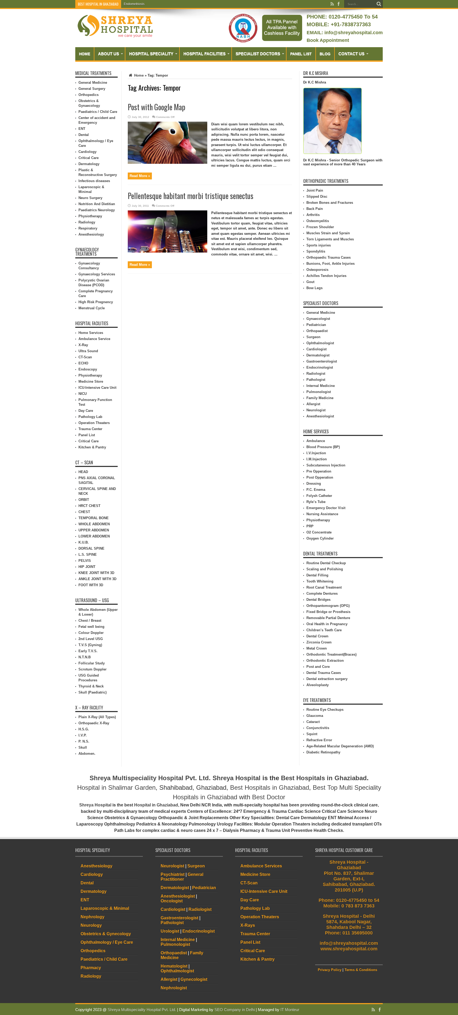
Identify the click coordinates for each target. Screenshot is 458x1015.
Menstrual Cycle (91, 308)
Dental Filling (317, 575)
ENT (81, 129)
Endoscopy (87, 369)
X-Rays (247, 925)
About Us (108, 53)
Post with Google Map (156, 107)
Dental (83, 135)
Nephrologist (174, 988)
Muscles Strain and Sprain (328, 233)
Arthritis (313, 215)
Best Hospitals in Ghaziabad (324, 778)
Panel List (301, 54)
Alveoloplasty (317, 685)
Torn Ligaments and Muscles (330, 239)
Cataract (313, 722)
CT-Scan (85, 357)
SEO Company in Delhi (234, 1009)
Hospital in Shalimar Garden (116, 787)
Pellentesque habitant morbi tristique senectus (190, 195)
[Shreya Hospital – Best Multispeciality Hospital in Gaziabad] (115, 36)
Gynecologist (193, 979)
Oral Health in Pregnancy (326, 624)
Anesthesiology (91, 234)
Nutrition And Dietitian (96, 204)
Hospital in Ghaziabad (156, 805)
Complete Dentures (322, 593)
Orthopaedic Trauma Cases (328, 257)
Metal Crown (316, 648)
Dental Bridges (318, 600)
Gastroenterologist (321, 361)
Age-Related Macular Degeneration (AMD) (340, 746)
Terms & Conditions (361, 970)
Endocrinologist (319, 367)
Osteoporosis (317, 270)
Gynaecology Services (96, 274)
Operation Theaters (94, 423)
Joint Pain (314, 190)
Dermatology (88, 164)
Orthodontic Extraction (325, 661)
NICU (82, 394)
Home (84, 54)
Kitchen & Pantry (92, 447)
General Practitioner (182, 876)
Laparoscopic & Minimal (105, 908)
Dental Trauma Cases (323, 673)
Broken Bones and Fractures (329, 203)
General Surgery (91, 89)
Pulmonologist (318, 392)
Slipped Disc (316, 196)
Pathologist (315, 380)
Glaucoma (314, 716)
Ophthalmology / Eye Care (107, 942)
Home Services (90, 333)
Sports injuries (318, 245)
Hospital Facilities (204, 53)
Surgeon (313, 337)
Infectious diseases (94, 181)
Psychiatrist (172, 874)
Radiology (86, 222)
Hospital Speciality (151, 53)
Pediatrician (316, 325)
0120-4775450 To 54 (352, 17)
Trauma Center (90, 429)
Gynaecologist (318, 319)
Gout (310, 282)
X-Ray (83, 345)
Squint (311, 734)
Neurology (91, 925)
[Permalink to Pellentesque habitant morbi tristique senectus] (167, 251)
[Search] (379, 4)
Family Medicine (319, 398)
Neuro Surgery (90, 198)
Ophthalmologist (320, 343)
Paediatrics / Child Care (97, 112)
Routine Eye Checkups (325, 710)
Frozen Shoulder (320, 227)
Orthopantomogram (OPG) (328, 606)
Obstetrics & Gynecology (106, 934)
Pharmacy (91, 967)
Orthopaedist (317, 331)
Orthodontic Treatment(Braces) (331, 654)
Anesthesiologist (320, 416)
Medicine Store (90, 381)
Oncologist (172, 901)
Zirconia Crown (319, 642)
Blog (325, 54)
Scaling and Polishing (324, 569)
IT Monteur (289, 1009)
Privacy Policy (329, 970)
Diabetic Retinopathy (323, 752)
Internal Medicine (320, 386)
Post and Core (318, 667)
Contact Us (351, 53)
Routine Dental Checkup (326, 563)
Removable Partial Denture (328, 618)
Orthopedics (88, 95)
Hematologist (174, 966)
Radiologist (315, 374)
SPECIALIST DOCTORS (258, 53)
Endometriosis (134, 4)
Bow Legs (314, 288)
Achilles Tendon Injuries (326, 276)
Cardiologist (316, 349)
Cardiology (87, 152)
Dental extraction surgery (326, 679)
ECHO (83, 363)
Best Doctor (268, 797)
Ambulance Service (94, 339)
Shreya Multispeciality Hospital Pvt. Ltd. (150, 778)
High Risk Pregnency (95, 302)
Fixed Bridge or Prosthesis (328, 612)
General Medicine (92, 83)
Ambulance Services (261, 866)
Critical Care (88, 158)
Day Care (85, 411)
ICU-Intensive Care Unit (97, 388)
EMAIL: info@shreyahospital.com (345, 32)
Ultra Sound (88, 351)
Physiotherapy (90, 216)
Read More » (140, 176)
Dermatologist (317, 355)
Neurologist (315, 410)
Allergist (313, 404)
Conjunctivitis (317, 728)
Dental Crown (317, 636)
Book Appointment (328, 40)
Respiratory (87, 228)
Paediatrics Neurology (96, 210)
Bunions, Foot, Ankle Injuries (330, 264)
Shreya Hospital (237, 778)
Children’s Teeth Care (324, 630)
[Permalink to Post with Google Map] (167, 163)
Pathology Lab (90, 417)
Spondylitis (315, 251)
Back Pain (314, 209)
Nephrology (92, 917)
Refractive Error (319, 740)
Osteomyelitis (317, 221)
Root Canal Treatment (324, 587)
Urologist (170, 931)
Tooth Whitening (319, 581)
